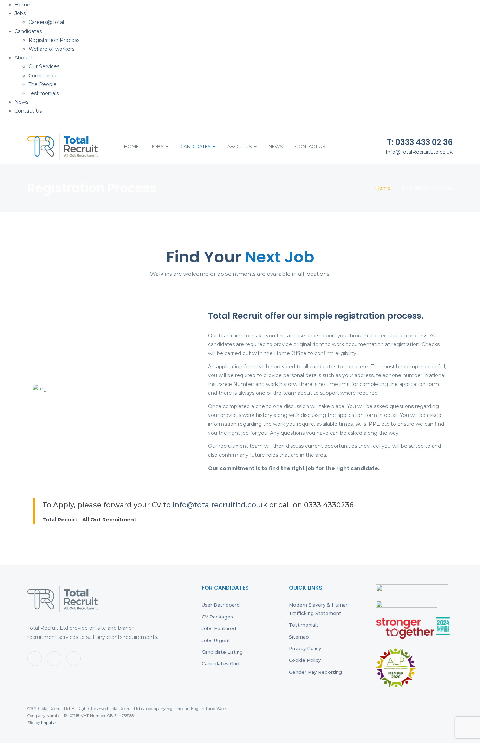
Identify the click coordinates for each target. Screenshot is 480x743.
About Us (25, 58)
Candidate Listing (222, 652)
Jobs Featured (219, 628)
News (21, 102)
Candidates (28, 31)
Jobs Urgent (216, 640)
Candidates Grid (220, 663)
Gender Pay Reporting (315, 672)
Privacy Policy (305, 648)
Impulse (48, 722)
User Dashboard (221, 605)
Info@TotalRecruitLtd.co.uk (419, 152)
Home (22, 4)
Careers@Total (46, 22)
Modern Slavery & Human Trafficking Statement (319, 609)
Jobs (20, 13)
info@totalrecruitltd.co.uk (220, 505)
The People (42, 84)
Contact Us (28, 111)
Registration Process (53, 40)
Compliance (43, 75)
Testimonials (43, 93)
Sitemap (299, 637)
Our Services (43, 66)
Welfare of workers (51, 49)
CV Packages (217, 617)
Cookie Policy (305, 660)
